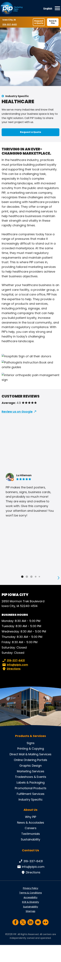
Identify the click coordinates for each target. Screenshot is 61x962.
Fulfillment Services (30, 794)
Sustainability (30, 839)
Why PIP (30, 817)
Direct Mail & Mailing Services (30, 754)
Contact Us (30, 850)
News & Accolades (30, 823)
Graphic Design (30, 766)
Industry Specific (17, 96)
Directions (13, 669)
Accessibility (30, 897)
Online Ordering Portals (30, 760)
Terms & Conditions (30, 892)
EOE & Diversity (30, 902)
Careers (30, 828)
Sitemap (30, 911)
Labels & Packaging (31, 782)
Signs (30, 743)
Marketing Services (30, 771)
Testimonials (30, 834)
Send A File (52, 22)
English (47, 8)
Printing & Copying (30, 749)
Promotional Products (30, 788)
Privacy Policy (30, 888)
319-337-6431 (10, 24)
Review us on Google (17, 412)
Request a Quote (38, 22)
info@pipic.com (17, 665)
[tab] (22, 577)
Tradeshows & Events (30, 777)
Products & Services (30, 736)
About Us (30, 810)
